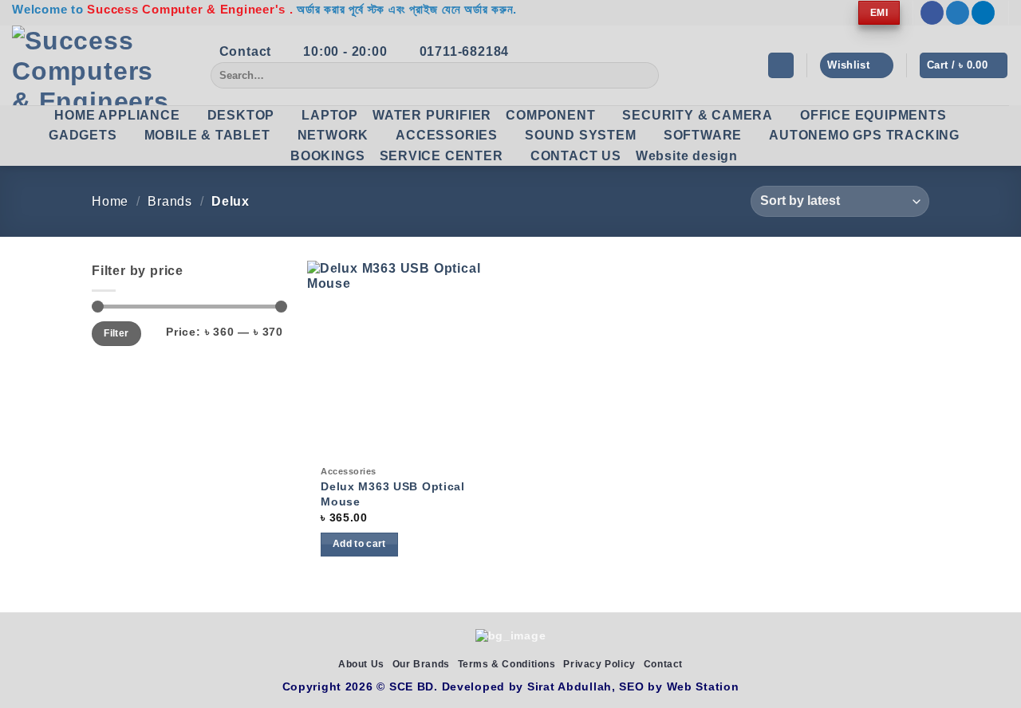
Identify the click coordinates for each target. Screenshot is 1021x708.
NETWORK (333, 135)
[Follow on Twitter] (957, 13)
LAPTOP (330, 115)
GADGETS (83, 135)
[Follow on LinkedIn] (983, 13)
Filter (116, 333)
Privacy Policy (599, 664)
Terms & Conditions (507, 664)
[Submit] (644, 75)
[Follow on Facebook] (932, 13)
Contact (663, 664)
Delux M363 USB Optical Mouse (393, 494)
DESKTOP (241, 115)
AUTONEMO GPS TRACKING (864, 135)
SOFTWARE (703, 135)
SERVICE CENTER (441, 156)
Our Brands (421, 664)
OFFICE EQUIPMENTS (873, 115)
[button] (781, 66)
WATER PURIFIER (432, 115)
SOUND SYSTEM (581, 135)
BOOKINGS (327, 156)
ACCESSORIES (447, 135)
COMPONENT (550, 115)
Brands (170, 201)
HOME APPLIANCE (116, 115)
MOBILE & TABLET (207, 135)
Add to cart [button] (359, 544)
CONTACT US (575, 156)
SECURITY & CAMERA (697, 115)
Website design (687, 156)
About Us (361, 664)
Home (110, 201)
